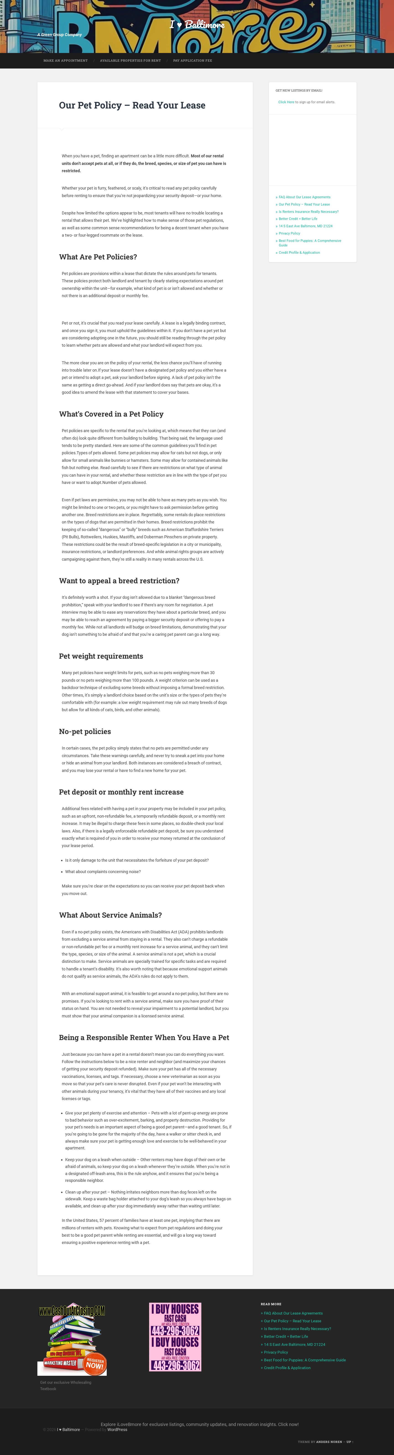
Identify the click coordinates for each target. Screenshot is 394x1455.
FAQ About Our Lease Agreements (305, 197)
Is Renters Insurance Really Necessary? (309, 212)
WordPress (117, 1429)
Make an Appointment (66, 60)
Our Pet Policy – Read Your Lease (304, 204)
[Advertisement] (313, 150)
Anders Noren (329, 1442)
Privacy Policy (289, 233)
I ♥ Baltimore (197, 24)
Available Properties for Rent (130, 60)
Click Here (286, 102)
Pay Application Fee (192, 60)
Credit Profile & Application (299, 253)
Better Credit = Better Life (298, 219)
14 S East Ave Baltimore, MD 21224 (305, 226)
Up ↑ (350, 1442)
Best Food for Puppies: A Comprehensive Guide (305, 1360)
